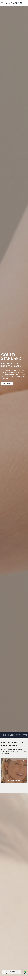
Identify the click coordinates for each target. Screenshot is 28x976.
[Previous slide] (2, 369)
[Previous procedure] (11, 788)
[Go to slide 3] (15, 730)
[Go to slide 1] (12, 730)
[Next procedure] (16, 788)
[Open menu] (2, 3)
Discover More (6, 383)
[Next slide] (25, 369)
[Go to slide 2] (14, 730)
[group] (14, 735)
